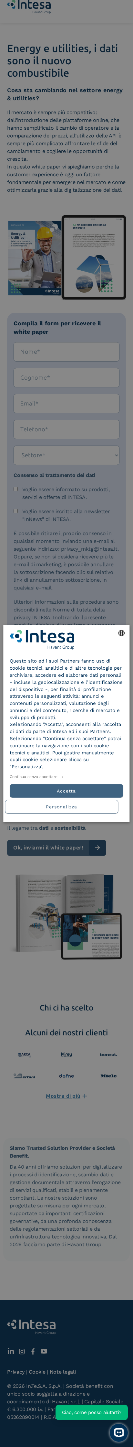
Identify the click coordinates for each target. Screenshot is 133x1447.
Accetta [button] (66, 791)
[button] (66, 806)
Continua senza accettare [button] (33, 776)
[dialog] (66, 723)
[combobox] (121, 633)
